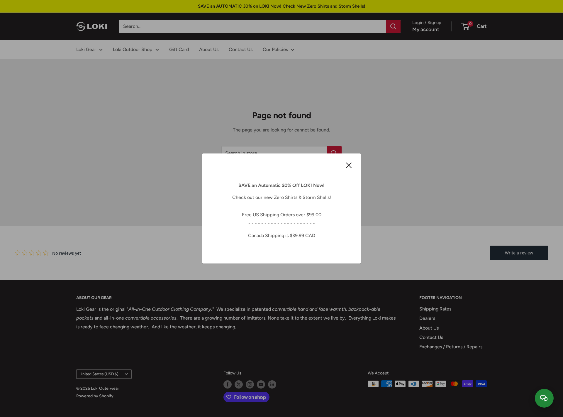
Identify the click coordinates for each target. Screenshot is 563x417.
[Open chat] (544, 398)
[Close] (349, 165)
